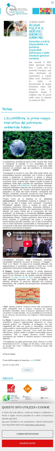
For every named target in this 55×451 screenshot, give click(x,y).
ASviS (34, 22)
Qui (3, 422)
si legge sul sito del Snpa (22, 277)
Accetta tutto (27, 443)
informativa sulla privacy (35, 425)
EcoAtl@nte (24, 185)
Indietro (27, 370)
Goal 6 (41, 22)
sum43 (33, 360)
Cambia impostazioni (27, 434)
